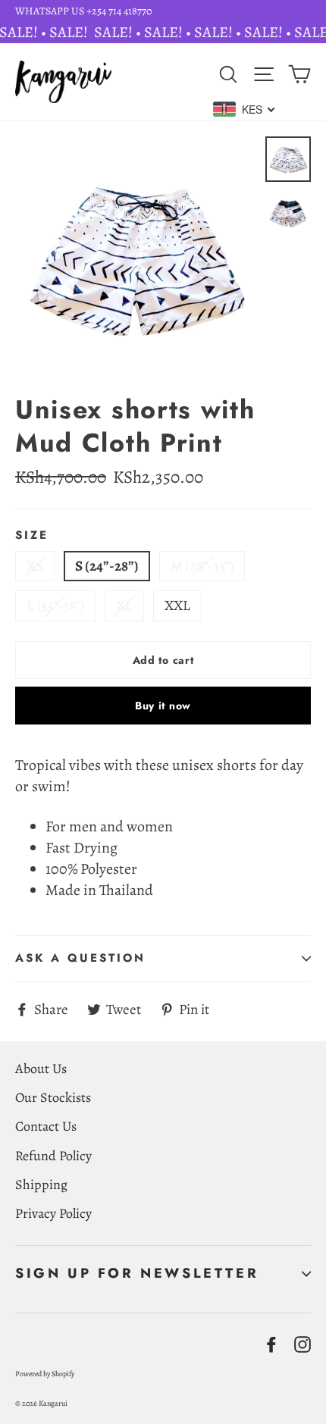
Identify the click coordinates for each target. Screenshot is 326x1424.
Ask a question (80, 958)
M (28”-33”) (202, 566)
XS (35, 566)
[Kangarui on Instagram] (302, 1343)
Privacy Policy (53, 1213)
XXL (177, 605)
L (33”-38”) (55, 605)
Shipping (41, 1184)
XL (124, 605)
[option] (136, 257)
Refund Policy (53, 1156)
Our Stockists (53, 1097)
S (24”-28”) (107, 566)
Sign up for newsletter (137, 1273)
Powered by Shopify (44, 1374)
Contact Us (46, 1126)
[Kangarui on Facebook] (271, 1343)
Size (32, 535)
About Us (41, 1068)
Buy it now (163, 705)
